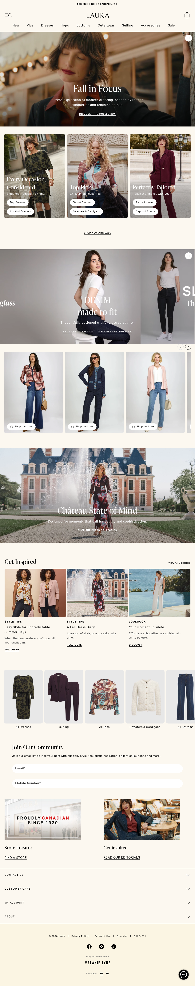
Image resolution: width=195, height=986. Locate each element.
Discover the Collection (97, 114)
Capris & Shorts (145, 211)
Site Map (122, 936)
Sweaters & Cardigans (86, 211)
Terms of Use (103, 936)
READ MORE (12, 649)
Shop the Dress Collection (97, 530)
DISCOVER (135, 645)
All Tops (104, 727)
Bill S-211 (140, 936)
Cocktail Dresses (20, 211)
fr (107, 973)
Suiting (64, 727)
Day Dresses (17, 202)
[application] (183, 974)
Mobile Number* (28, 783)
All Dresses (23, 727)
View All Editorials (179, 563)
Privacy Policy (80, 936)
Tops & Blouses (82, 202)
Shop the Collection (78, 332)
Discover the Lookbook (115, 332)
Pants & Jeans (144, 202)
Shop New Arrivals (97, 233)
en (101, 973)
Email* (20, 768)
